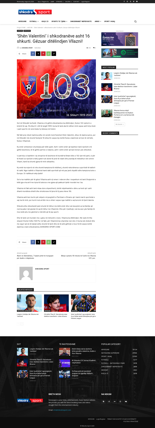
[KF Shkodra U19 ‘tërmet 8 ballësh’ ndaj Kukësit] (64, 363)
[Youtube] (136, 1)
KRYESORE (27, 31)
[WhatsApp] (48, 53)
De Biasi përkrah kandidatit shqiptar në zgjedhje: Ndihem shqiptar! (82, 373)
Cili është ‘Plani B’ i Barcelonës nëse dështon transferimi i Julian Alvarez (125, 86)
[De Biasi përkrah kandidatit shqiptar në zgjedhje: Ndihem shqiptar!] (64, 374)
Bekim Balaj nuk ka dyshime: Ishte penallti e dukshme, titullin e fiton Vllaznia (84, 351)
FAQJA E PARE (21, 28)
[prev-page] (18, 323)
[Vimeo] (133, 1)
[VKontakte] (126, 401)
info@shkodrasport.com (62, 410)
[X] (130, 1)
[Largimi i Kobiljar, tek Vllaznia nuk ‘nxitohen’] (29, 303)
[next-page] (22, 323)
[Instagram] (127, 1)
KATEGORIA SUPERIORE (24, 311)
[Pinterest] (43, 53)
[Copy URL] (54, 53)
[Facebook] (124, 1)
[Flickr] (114, 401)
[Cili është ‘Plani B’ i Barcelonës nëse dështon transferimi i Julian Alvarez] (56, 303)
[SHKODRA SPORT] (18, 48)
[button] (135, 21)
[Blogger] (103, 401)
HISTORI (29, 28)
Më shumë (119, 124)
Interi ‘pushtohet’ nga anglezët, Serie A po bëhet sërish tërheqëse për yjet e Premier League (83, 316)
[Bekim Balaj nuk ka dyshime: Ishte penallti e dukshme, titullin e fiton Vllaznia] (64, 352)
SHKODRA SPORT (27, 48)
